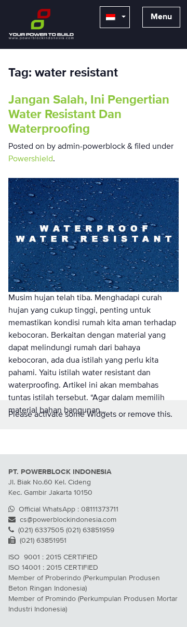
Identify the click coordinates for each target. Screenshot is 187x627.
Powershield (30, 159)
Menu (161, 17)
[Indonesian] (114, 17)
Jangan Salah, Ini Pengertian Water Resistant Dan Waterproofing (88, 114)
